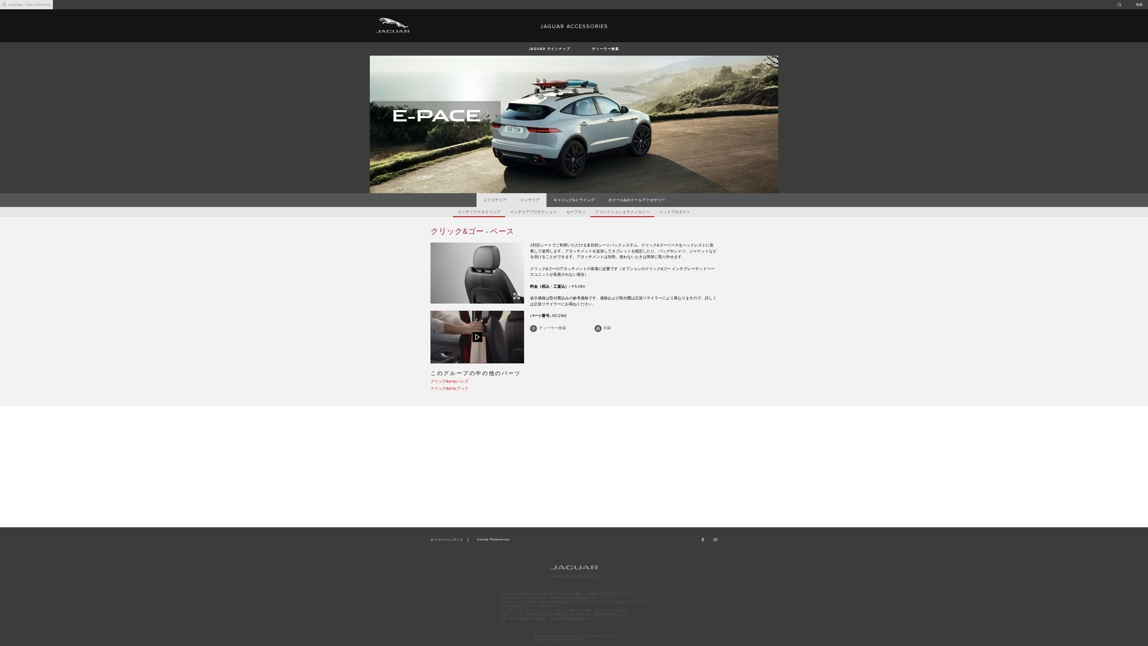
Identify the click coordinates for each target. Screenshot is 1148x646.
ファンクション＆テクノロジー (622, 212)
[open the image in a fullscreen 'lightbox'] (477, 273)
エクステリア (494, 200)
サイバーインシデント (446, 540)
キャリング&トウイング (574, 200)
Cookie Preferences (493, 539)
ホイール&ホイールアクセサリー (636, 200)
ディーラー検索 (605, 49)
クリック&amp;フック (449, 388)
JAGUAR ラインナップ (549, 49)
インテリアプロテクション (533, 212)
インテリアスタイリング (479, 212)
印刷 (607, 328)
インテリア (530, 200)
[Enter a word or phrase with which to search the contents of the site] (1132, 4)
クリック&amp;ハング (449, 381)
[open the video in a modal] (477, 337)
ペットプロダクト (674, 212)
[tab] (495, 200)
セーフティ (576, 212)
